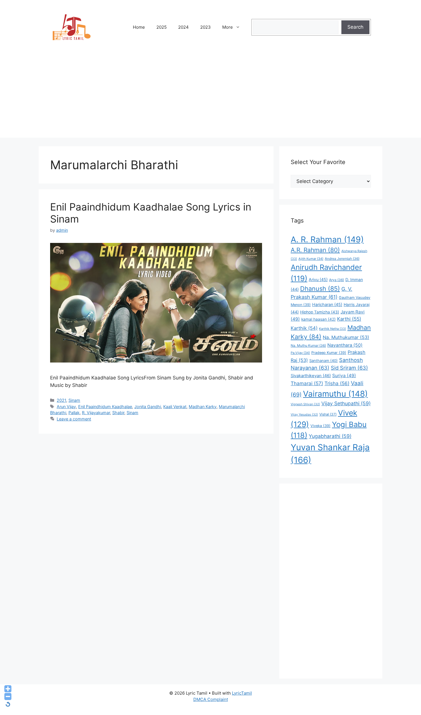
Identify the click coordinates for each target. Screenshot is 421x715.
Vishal (328, 414)
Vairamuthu (335, 394)
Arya (336, 280)
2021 (61, 400)
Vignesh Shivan (305, 404)
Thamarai (307, 383)
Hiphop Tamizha (319, 312)
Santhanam (323, 360)
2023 (205, 27)
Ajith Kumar (310, 259)
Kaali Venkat (174, 406)
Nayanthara (345, 345)
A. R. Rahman (327, 239)
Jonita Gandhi (147, 406)
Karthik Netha (332, 329)
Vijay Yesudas (304, 414)
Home (139, 27)
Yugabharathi (330, 436)
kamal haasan (318, 319)
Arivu (318, 279)
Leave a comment (74, 418)
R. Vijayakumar (96, 412)
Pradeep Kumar (328, 352)
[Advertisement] (210, 97)
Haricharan (327, 304)
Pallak (74, 412)
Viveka (320, 426)
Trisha (336, 383)
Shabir (118, 412)
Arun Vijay (66, 406)
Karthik (304, 328)
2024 (183, 27)
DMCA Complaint (210, 699)
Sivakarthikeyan (311, 375)
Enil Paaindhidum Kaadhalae (105, 406)
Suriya (344, 375)
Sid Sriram (349, 368)
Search (355, 27)
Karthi (349, 319)
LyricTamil (242, 693)
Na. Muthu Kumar (308, 345)
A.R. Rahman (315, 250)
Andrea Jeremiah (342, 258)
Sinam (74, 400)
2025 (161, 27)
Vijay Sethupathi (346, 403)
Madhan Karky (203, 406)
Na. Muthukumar (346, 337)
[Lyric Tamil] (71, 27)
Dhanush (320, 288)
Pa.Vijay (300, 353)
